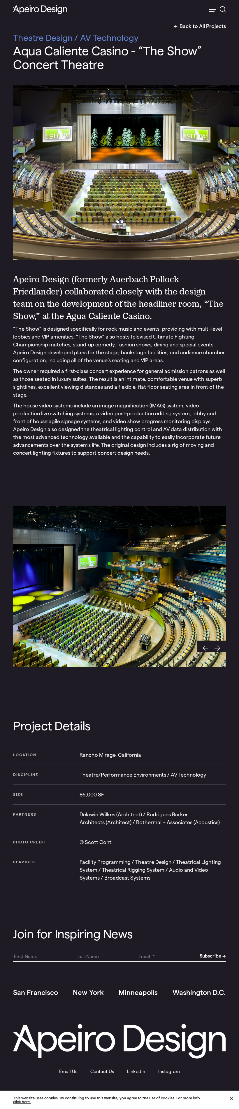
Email (146, 956)
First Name (25, 956)
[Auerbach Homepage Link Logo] (40, 9)
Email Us (68, 1071)
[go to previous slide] (204, 646)
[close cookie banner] (234, 1099)
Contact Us (102, 1071)
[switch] (212, 10)
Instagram (169, 1071)
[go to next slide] (218, 646)
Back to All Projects (203, 26)
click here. (22, 1102)
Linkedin (136, 1071)
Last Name (87, 956)
